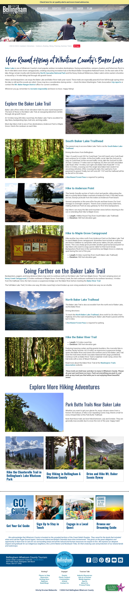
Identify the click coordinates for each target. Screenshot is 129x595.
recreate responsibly (38, 89)
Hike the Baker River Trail (81, 337)
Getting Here (44, 579)
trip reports (116, 82)
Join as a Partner (84, 577)
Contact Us (64, 583)
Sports (84, 581)
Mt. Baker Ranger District (25, 84)
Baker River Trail (94, 281)
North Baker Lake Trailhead (82, 299)
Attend (64, 581)
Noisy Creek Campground (15, 278)
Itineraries (44, 577)
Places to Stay (44, 575)
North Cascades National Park (53, 73)
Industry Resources (84, 575)
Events (64, 575)
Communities (64, 579)
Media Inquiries (84, 579)
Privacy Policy (84, 585)
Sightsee (44, 581)
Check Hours (38, 560)
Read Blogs (44, 583)
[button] (115, 587)
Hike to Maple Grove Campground (86, 233)
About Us (84, 583)
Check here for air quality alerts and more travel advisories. (64, 2)
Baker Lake (9, 68)
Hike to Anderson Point (80, 188)
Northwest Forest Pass (76, 177)
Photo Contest (64, 577)
